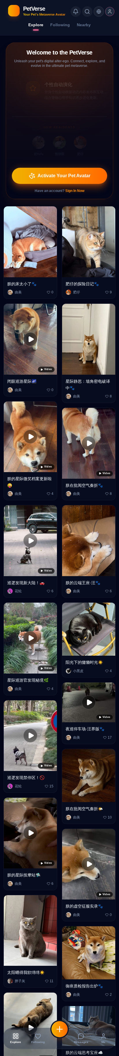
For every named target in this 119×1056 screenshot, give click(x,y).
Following (60, 24)
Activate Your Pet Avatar (64, 168)
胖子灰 (20, 974)
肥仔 (76, 285)
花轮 (18, 584)
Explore (35, 24)
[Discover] (87, 11)
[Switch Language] (99, 11)
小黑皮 (78, 664)
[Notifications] (75, 11)
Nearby (84, 24)
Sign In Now (74, 184)
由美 (18, 285)
